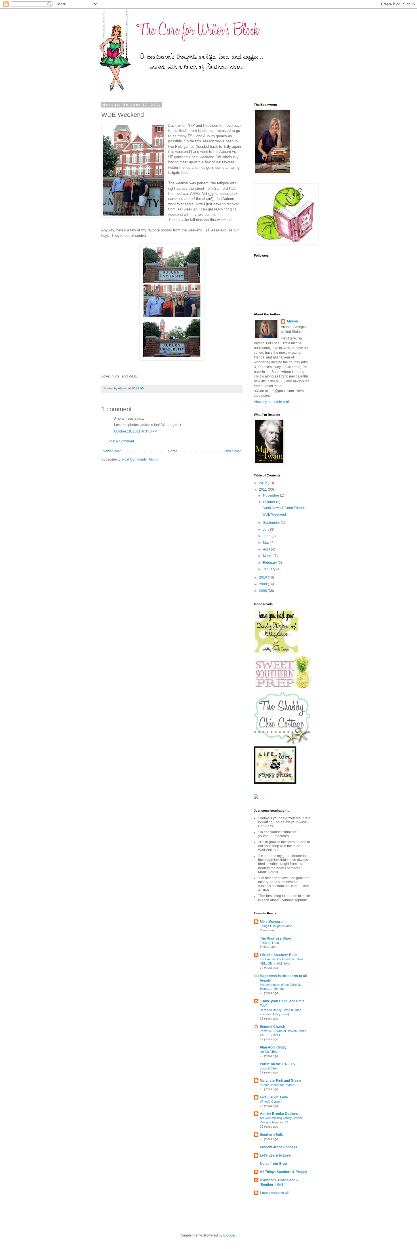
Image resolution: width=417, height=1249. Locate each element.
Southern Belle (272, 1135)
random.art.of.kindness (278, 1147)
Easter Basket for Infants (277, 1084)
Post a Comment (121, 441)
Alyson (292, 321)
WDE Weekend (274, 514)
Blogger (229, 1235)
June (267, 536)
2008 (263, 591)
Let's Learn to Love (275, 1155)
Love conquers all (274, 1193)
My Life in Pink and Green (280, 1081)
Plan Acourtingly (273, 1047)
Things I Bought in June (276, 926)
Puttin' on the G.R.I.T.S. (278, 1064)
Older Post (232, 451)
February (270, 563)
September (272, 523)
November (271, 495)
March (268, 556)
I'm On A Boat (269, 1051)
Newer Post (112, 451)
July (266, 529)
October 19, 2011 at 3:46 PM (135, 431)
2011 (263, 489)
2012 (263, 483)
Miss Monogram (273, 922)
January (269, 569)
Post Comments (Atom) (140, 459)
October (269, 502)
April (267, 549)
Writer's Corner (270, 1101)
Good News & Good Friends (284, 508)
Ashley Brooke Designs (279, 1114)
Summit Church (272, 1027)
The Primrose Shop (275, 938)
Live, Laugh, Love (274, 1097)
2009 (263, 584)
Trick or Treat (269, 942)
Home (172, 451)
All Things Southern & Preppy (283, 1172)
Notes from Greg (273, 1164)
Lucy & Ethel (268, 1068)
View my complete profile (273, 402)
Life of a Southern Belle (278, 955)
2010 (263, 577)
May (266, 543)
